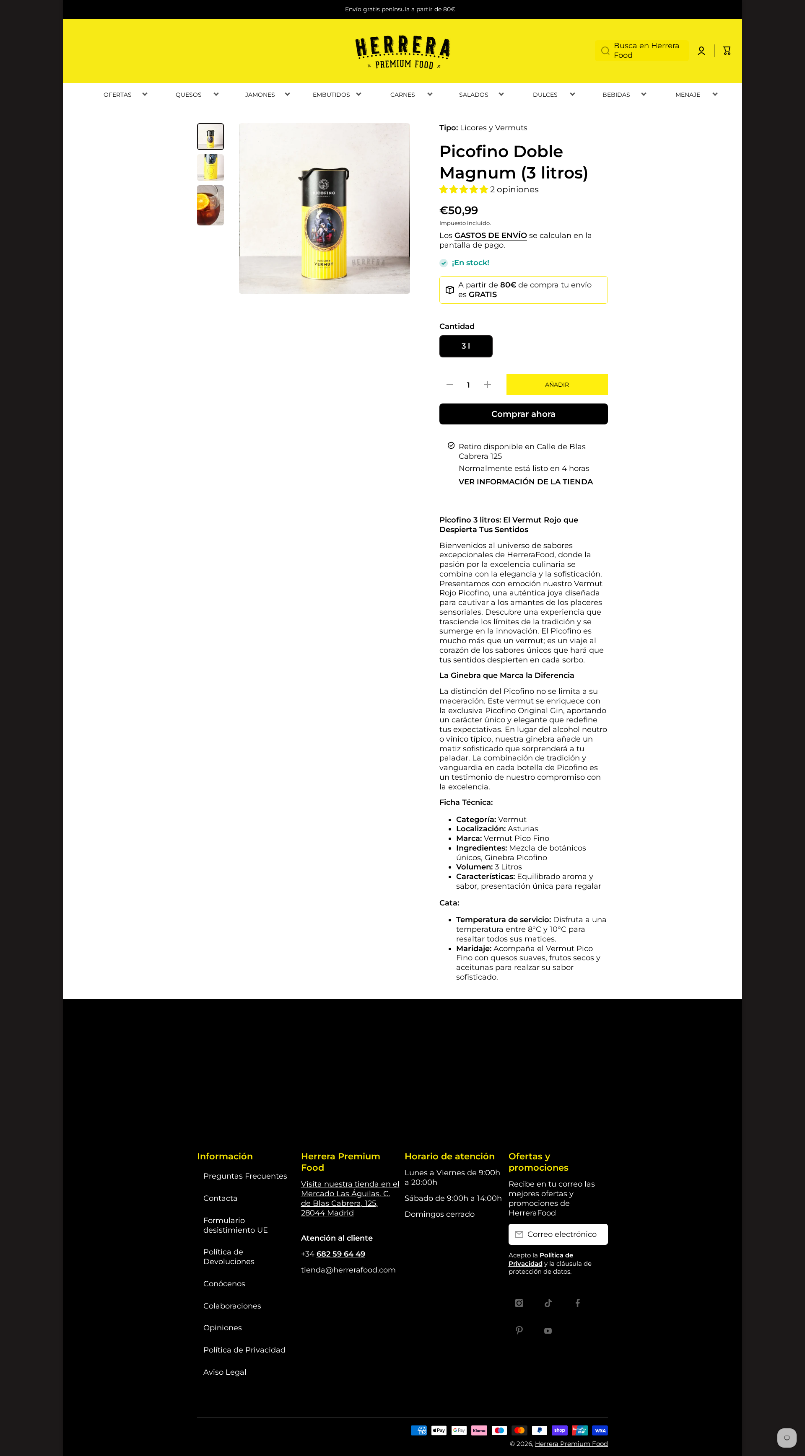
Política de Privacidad (244, 1349)
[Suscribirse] (597, 1234)
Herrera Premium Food (571, 1444)
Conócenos (224, 1283)
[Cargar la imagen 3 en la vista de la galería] (210, 205)
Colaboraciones (232, 1305)
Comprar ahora (523, 414)
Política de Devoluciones (228, 1256)
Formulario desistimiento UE (235, 1225)
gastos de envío (490, 235)
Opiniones (222, 1327)
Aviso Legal (225, 1372)
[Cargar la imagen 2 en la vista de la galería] (210, 167)
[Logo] (402, 50)
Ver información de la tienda (526, 481)
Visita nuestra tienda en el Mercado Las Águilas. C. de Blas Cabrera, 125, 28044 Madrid (350, 1198)
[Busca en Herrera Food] (602, 50)
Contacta (220, 1198)
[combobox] (642, 50)
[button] (727, 51)
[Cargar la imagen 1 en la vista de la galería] (210, 136)
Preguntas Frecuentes (245, 1176)
